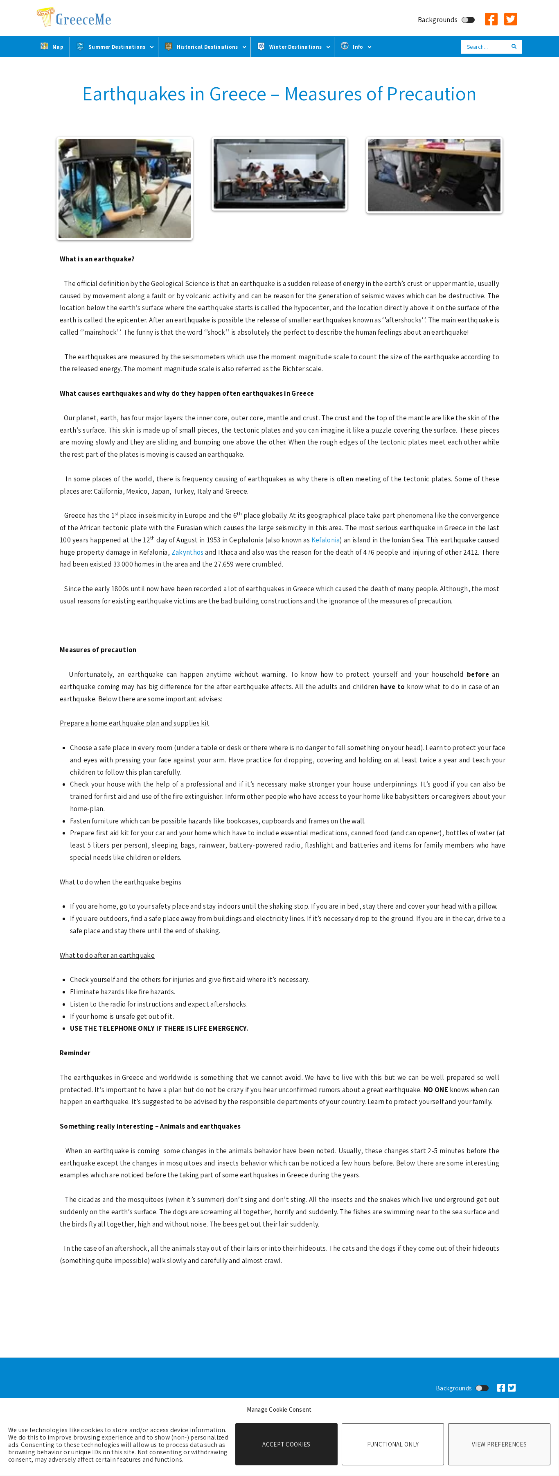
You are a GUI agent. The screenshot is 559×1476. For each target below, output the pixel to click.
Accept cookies (286, 1444)
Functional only (393, 1444)
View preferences (499, 1444)
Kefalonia (325, 539)
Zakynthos (188, 552)
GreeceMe (75, 17)
